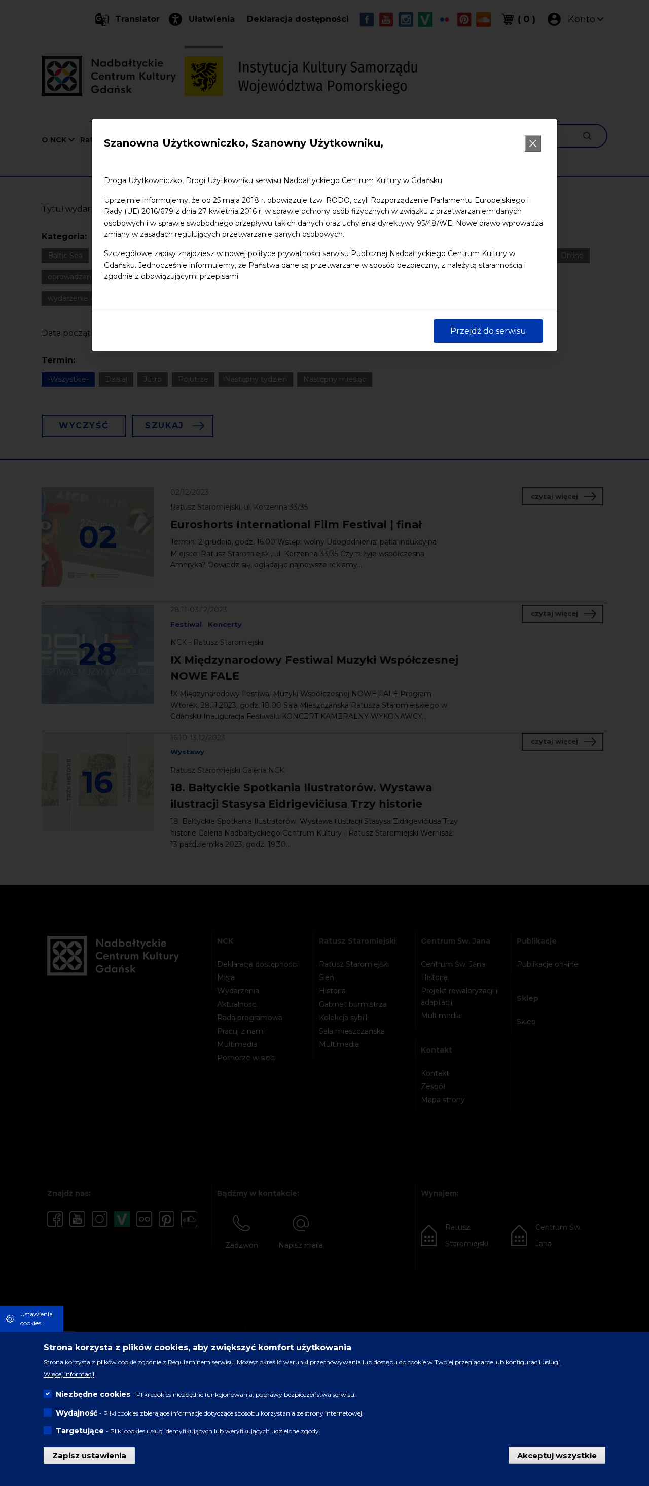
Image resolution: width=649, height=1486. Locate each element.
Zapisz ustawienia (89, 1455)
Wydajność (76, 1412)
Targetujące (80, 1430)
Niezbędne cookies (93, 1394)
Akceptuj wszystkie (557, 1455)
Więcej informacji (69, 1374)
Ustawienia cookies (36, 1318)
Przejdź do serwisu (488, 331)
